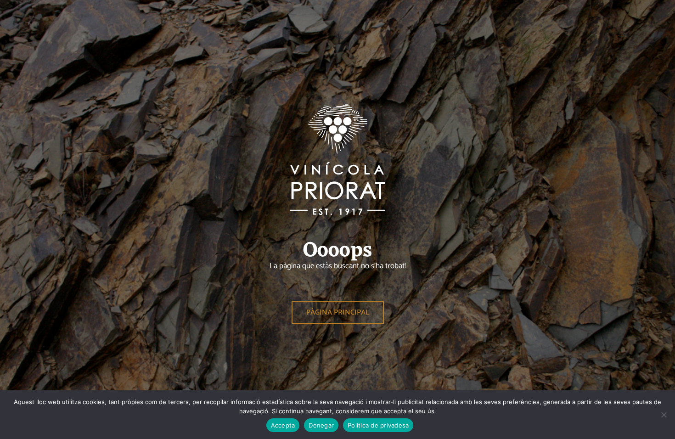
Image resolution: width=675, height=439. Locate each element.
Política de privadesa (378, 425)
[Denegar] (663, 414)
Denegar (321, 425)
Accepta (283, 425)
